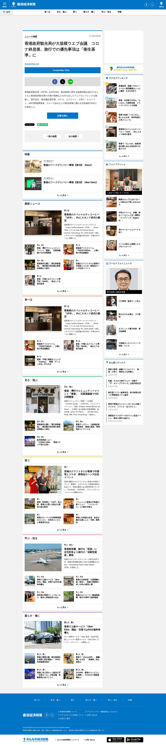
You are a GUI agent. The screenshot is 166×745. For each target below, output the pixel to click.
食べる (47, 12)
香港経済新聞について (68, 712)
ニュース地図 (31, 36)
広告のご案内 (65, 718)
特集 (120, 12)
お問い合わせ (92, 715)
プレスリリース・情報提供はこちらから (102, 712)
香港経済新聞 (23, 4)
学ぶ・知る (106, 12)
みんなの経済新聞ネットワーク (35, 740)
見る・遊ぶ (62, 12)
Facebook (146, 5)
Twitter (152, 5)
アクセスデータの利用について (72, 715)
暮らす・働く (89, 12)
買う (75, 12)
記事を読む (62, 115)
